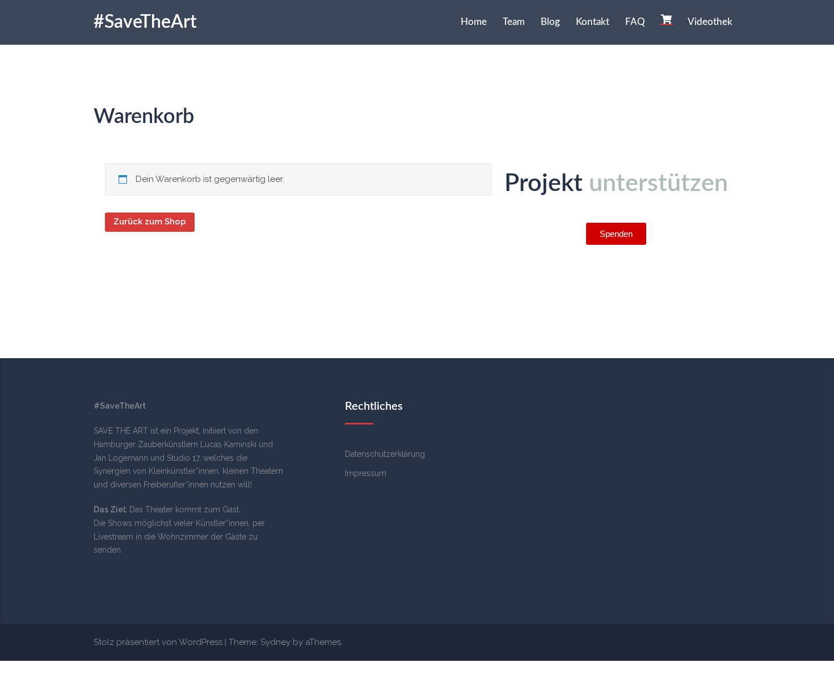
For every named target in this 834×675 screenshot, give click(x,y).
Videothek (710, 22)
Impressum (365, 473)
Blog (550, 22)
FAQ (635, 22)
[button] (616, 234)
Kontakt (592, 22)
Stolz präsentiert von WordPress (158, 642)
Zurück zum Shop (149, 221)
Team (514, 22)
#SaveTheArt (145, 22)
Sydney (275, 642)
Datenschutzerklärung (385, 454)
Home (474, 22)
